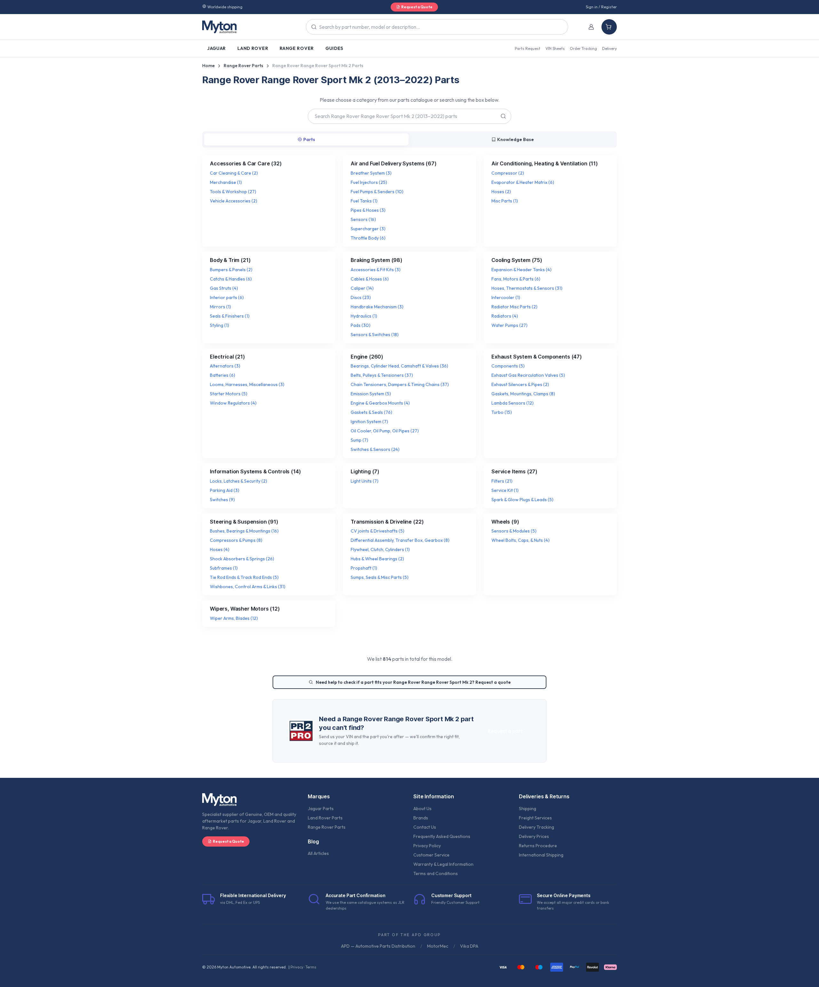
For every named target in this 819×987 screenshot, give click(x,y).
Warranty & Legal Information (443, 864)
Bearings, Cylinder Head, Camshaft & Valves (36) (399, 366)
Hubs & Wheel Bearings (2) (377, 559)
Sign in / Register (601, 6)
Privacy (296, 967)
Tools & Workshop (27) (233, 191)
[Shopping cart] (609, 27)
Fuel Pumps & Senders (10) (377, 191)
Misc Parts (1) (504, 201)
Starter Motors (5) (228, 394)
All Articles (318, 853)
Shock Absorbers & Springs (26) (242, 559)
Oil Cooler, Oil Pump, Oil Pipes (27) (385, 431)
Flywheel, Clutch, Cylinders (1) (380, 549)
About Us (422, 808)
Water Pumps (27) (509, 325)
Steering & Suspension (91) (244, 521)
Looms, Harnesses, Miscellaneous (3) (247, 384)
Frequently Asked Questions (441, 836)
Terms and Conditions (435, 873)
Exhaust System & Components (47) (536, 356)
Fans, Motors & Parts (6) (515, 279)
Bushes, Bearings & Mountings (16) (244, 531)
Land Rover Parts (325, 818)
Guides (334, 48)
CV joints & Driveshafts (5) (377, 531)
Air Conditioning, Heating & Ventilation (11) (544, 163)
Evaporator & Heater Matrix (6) (522, 182)
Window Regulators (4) (233, 403)
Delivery (609, 48)
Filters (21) (502, 481)
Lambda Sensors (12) (512, 403)
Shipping (527, 808)
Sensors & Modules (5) (514, 531)
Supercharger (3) (368, 229)
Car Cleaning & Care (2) (234, 173)
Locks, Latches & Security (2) (238, 481)
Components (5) (508, 366)
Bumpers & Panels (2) (231, 269)
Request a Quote (417, 6)
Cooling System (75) (516, 260)
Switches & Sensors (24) (375, 449)
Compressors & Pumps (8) (236, 540)
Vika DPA (469, 946)
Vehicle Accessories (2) (233, 201)
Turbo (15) (501, 412)
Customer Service (431, 855)
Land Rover (252, 48)
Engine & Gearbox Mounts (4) (380, 403)
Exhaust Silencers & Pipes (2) (520, 384)
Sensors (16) (363, 219)
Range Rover (297, 48)
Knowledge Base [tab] (515, 139)
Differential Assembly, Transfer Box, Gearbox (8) (400, 540)
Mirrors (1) (220, 307)
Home (208, 65)
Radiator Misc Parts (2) (514, 307)
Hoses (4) (219, 549)
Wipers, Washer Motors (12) (245, 608)
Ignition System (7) (369, 421)
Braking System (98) (376, 260)
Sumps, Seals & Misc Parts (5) (380, 577)
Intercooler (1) (505, 297)
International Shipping (541, 855)
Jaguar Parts (321, 808)
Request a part (505, 731)
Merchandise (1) (226, 182)
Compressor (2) (507, 173)
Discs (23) (361, 297)
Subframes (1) (224, 568)
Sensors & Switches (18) (375, 334)
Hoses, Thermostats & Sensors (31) (526, 288)
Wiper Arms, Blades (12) (234, 618)
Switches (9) (222, 499)
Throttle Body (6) (368, 238)
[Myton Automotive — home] (219, 26)
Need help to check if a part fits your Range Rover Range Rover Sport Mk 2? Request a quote (413, 682)
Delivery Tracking (536, 827)
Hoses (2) (501, 191)
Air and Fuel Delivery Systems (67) (394, 163)
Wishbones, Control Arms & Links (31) (247, 586)
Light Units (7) (364, 481)
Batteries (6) (222, 375)
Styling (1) (219, 325)
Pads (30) (360, 325)
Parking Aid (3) (224, 490)
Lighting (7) (365, 471)
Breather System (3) (371, 173)
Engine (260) (367, 356)
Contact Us (424, 827)
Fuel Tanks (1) (364, 201)
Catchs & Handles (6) (231, 279)
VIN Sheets (555, 48)
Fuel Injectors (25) (369, 182)
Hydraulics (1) (364, 316)
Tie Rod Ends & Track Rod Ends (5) (244, 577)
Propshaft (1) (364, 568)
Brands (420, 818)
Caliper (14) (362, 288)
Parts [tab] (309, 139)
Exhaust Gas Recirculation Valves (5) (528, 375)
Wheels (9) (505, 521)
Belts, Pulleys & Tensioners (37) (382, 375)
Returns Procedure (538, 846)
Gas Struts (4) (224, 288)
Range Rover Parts (243, 65)
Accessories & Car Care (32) (246, 163)
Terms (311, 967)
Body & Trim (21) (230, 260)
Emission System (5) (371, 394)
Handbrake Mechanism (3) (377, 307)
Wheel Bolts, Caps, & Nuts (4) (520, 540)
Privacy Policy (427, 846)
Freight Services (535, 818)
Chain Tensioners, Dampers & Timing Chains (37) (400, 384)
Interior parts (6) (227, 297)
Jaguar (216, 48)
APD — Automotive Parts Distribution (378, 946)
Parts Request (527, 48)
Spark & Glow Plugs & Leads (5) (522, 499)
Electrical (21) (227, 356)
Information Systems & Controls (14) (255, 471)
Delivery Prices (534, 836)
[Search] (502, 116)
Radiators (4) (504, 316)
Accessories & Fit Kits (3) (376, 269)
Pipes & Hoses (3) (368, 210)
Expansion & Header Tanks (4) (521, 269)
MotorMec (437, 946)
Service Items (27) (514, 471)
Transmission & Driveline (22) (387, 521)
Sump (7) (359, 440)
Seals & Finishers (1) (230, 316)
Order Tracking (583, 48)
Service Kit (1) (505, 490)
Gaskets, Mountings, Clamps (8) (523, 394)
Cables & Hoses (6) (370, 279)
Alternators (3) (225, 366)
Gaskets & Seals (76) (371, 412)
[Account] (591, 27)
